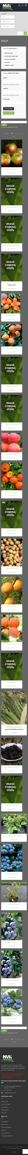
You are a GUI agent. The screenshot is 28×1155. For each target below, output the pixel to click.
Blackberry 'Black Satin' (11, 767)
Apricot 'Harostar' (11, 492)
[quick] (18, 33)
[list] (22, 33)
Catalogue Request (6, 1127)
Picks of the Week (9, 59)
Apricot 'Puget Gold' (12, 606)
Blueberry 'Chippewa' (11, 980)
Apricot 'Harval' (11, 530)
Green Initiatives (5, 1133)
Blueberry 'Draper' (11, 1018)
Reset (9, 113)
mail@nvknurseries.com (10, 1092)
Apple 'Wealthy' (11, 169)
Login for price (12, 173)
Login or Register (23, 1)
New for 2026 (8, 53)
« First (6, 133)
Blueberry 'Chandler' (11, 942)
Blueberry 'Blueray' (12, 874)
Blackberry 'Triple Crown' (14, 836)
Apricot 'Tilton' (11, 644)
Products (3, 1130)
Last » (14, 136)
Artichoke (12, 682)
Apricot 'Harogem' (11, 454)
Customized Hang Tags (7, 1136)
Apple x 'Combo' (11, 283)
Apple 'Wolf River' (11, 207)
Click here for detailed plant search (9, 127)
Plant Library (4, 1121)
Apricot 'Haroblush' (12, 424)
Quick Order (4, 1107)
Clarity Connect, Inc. (17, 1148)
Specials (7, 62)
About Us (4, 1116)
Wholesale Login (6, 1096)
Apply (8, 108)
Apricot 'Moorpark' (12, 568)
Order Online (4, 1101)
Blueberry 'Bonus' (14, 904)
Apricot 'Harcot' (11, 315)
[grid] (25, 33)
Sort (3, 14)
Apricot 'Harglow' (11, 348)
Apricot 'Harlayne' (11, 386)
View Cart (3, 1113)
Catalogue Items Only (11, 56)
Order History (5, 1110)
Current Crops (9, 65)
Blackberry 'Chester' (12, 805)
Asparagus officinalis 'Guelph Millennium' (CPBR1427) (14, 727)
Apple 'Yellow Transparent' (11, 245)
